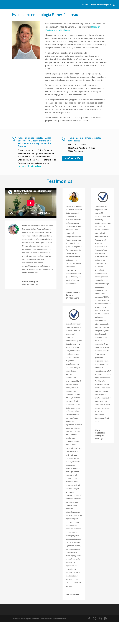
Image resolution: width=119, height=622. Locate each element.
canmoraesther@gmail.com (30, 166)
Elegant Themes (31, 618)
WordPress (61, 618)
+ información (73, 158)
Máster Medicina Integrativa (101, 5)
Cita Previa (84, 5)
